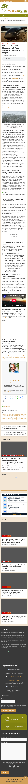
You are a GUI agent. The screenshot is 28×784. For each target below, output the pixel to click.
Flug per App (23, 414)
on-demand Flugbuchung (7, 418)
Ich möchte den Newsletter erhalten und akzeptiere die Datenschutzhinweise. (13, 706)
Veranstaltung (6, 419)
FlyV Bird (22, 415)
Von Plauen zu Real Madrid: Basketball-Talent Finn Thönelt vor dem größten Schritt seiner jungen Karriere (13, 541)
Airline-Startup (11, 412)
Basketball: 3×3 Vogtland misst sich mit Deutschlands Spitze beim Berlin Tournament (14, 618)
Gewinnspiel (6, 439)
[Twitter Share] (8, 397)
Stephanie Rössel (14, 544)
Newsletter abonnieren (8, 710)
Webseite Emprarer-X (10, 356)
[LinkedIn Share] (11, 397)
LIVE (3, 43)
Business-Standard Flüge (7, 414)
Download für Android (14, 680)
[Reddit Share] (15, 397)
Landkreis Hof (8, 417)
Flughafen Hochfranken (8, 415)
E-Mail (2, 699)
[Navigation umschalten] (3, 15)
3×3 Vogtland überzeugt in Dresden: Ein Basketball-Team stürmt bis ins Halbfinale (13, 566)
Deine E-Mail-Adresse (6, 737)
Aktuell (4, 535)
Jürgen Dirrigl (13, 55)
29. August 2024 (6, 55)
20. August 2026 (6, 465)
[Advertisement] (14, 330)
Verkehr (13, 43)
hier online (4, 317)
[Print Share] (4, 401)
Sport (4, 520)
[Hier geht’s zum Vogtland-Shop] (8, 483)
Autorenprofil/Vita (7, 391)
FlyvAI (3, 417)
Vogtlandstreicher (17, 779)
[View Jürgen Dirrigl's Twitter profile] (12, 376)
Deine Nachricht (4, 742)
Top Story (7, 43)
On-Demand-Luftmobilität (20, 418)
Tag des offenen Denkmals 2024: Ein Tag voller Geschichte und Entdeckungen (15, 427)
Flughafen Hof (17, 415)
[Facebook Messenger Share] (21, 397)
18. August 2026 (6, 570)
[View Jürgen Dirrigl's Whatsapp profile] (15, 376)
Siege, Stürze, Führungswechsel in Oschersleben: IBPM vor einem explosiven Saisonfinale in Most (12, 592)
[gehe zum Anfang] (25, 777)
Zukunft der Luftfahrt (14, 419)
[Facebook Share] (4, 397)
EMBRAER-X (15, 78)
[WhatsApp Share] (18, 397)
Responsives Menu (25, 1)
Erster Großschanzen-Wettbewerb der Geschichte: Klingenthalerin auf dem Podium (14, 433)
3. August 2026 (5, 621)
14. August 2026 (6, 595)
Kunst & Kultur (13, 455)
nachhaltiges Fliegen (16, 417)
